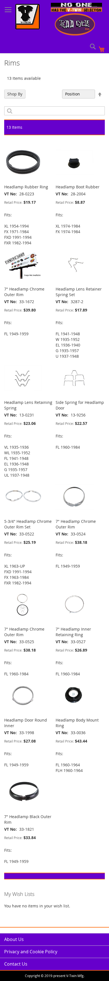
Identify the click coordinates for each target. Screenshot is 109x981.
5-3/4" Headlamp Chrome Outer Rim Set (28, 524)
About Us (14, 939)
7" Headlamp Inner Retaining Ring (73, 631)
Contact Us (15, 964)
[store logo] (27, 17)
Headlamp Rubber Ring (26, 186)
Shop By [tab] (14, 94)
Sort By (52, 94)
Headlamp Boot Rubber (77, 186)
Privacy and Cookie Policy (30, 952)
